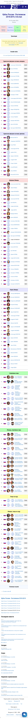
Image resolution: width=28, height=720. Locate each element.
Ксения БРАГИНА (14, 247)
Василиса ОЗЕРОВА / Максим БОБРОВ (19, 398)
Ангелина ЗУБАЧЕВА (15, 221)
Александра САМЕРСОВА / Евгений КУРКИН (18, 557)
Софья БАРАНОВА (14, 206)
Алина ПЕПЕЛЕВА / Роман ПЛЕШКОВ (18, 377)
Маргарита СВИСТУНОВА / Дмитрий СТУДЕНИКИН (17, 524)
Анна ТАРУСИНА (14, 68)
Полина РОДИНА (14, 116)
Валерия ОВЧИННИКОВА (16, 232)
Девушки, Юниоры (3, 30)
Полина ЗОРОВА (14, 276)
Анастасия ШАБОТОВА (15, 184)
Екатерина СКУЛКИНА (15, 261)
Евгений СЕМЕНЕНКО (15, 297)
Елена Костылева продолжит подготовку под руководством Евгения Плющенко (11, 621)
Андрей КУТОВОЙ (14, 319)
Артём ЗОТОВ (13, 152)
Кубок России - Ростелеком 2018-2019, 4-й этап (10, 608)
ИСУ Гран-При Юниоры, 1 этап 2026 (8, 680)
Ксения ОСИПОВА (14, 105)
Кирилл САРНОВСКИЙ (15, 326)
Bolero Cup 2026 (4, 660)
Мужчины (10, 27)
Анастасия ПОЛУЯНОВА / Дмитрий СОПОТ (18, 453)
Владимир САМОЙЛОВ (15, 141)
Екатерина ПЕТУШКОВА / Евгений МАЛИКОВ (18, 470)
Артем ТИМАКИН (14, 341)
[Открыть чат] (24, 714)
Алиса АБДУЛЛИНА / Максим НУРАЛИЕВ (18, 538)
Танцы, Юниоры (24, 30)
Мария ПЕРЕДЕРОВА (15, 109)
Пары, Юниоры (17, 30)
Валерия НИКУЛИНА (15, 120)
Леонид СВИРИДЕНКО (15, 293)
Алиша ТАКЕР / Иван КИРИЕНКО (18, 577)
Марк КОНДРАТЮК (15, 312)
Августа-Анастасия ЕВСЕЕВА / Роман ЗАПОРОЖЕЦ (19, 423)
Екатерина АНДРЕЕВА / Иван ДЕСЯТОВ (19, 519)
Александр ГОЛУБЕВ (15, 315)
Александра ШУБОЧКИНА (16, 98)
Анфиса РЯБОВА (14, 228)
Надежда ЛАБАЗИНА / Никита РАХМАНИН (19, 448)
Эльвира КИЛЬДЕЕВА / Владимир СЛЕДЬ (18, 479)
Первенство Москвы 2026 (17, 1)
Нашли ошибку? (10, 714)
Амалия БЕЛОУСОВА (15, 265)
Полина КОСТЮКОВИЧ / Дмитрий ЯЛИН (17, 434)
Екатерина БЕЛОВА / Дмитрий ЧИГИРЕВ (18, 458)
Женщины (3, 26)
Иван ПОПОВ (13, 345)
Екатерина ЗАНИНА (15, 280)
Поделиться (18, 714)
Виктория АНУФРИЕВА (15, 235)
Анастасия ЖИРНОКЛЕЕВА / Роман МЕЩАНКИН (19, 505)
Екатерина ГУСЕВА (14, 94)
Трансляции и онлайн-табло (12, 703)
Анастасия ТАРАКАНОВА (16, 65)
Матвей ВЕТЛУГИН (15, 174)
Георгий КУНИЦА (14, 304)
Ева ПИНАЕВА (14, 250)
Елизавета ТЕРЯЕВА (15, 272)
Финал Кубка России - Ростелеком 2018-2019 (10, 612)
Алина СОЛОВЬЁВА (15, 87)
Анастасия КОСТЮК (15, 198)
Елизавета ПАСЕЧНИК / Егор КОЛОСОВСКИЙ (18, 548)
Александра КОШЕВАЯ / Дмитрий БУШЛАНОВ (17, 387)
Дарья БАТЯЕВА (14, 254)
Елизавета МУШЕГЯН (15, 284)
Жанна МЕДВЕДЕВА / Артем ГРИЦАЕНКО (19, 487)
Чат (21, 703)
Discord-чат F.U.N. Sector (14, 709)
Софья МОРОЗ (14, 210)
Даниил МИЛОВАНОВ (15, 360)
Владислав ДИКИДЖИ (15, 300)
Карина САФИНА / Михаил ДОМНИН (18, 483)
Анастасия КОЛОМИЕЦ (15, 91)
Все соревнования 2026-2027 (7, 672)
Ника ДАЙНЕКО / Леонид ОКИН (18, 529)
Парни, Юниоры (10, 30)
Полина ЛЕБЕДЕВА (15, 269)
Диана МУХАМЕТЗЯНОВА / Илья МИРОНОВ (18, 381)
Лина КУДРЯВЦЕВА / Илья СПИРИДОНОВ (18, 462)
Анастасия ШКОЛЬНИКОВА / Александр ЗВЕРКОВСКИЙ (18, 409)
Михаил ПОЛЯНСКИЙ (15, 308)
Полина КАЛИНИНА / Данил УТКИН (19, 552)
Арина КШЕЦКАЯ (14, 217)
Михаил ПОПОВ (14, 363)
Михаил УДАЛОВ (14, 323)
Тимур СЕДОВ (13, 367)
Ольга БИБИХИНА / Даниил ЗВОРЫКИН (19, 500)
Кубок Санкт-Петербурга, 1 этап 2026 (8, 667)
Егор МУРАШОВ (14, 167)
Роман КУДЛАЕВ (14, 356)
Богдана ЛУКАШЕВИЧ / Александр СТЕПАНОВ (18, 393)
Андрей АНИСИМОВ (15, 330)
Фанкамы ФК (17, 701)
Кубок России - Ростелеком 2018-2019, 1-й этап (10, 601)
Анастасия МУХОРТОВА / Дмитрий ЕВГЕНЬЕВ (18, 414)
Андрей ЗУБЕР (14, 159)
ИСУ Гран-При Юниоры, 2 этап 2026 (14, 3)
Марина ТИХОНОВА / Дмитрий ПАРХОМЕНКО (19, 534)
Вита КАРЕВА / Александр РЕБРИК (18, 475)
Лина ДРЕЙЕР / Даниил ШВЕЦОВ (18, 491)
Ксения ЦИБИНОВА (15, 83)
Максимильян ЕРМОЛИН (16, 349)
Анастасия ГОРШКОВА (15, 243)
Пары (17, 27)
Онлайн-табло (6, 591)
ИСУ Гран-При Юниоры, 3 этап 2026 (8, 663)
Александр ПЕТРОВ (15, 148)
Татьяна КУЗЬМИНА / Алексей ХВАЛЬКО (18, 466)
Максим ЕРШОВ (14, 352)
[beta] (14, 7)
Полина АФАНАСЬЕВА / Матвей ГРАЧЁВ (18, 562)
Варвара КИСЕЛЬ (14, 213)
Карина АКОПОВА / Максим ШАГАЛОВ (18, 419)
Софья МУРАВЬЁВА (15, 191)
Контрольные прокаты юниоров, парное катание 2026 (11, 695)
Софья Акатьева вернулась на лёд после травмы (12, 630)
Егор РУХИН (13, 144)
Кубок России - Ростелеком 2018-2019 (13, 598)
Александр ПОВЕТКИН (15, 334)
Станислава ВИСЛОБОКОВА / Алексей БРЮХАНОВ (18, 443)
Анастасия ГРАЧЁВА (15, 76)
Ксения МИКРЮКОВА (15, 224)
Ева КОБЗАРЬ (13, 202)
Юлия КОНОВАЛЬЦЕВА (15, 102)
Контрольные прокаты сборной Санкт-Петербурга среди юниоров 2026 (14, 688)
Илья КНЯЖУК (14, 170)
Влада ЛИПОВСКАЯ (15, 79)
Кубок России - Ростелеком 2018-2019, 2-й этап (10, 603)
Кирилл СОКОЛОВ (14, 156)
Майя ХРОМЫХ (14, 187)
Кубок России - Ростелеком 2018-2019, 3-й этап (10, 605)
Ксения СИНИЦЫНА (15, 72)
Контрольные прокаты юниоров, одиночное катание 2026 (12, 684)
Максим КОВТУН (14, 137)
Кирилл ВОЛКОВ (14, 337)
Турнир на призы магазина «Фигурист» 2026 (9, 691)
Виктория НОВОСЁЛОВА (16, 128)
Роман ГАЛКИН (14, 163)
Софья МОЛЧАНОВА (15, 258)
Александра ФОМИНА (15, 113)
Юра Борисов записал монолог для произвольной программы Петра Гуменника (12, 640)
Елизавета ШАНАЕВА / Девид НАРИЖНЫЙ (18, 515)
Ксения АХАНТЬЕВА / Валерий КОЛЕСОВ (18, 439)
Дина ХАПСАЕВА (14, 124)
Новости (10, 701)
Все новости (4, 642)
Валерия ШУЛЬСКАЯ (15, 195)
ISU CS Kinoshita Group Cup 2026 (7, 670)
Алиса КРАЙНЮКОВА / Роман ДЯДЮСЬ (18, 581)
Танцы (24, 26)
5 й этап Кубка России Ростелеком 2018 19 (13, 55)
